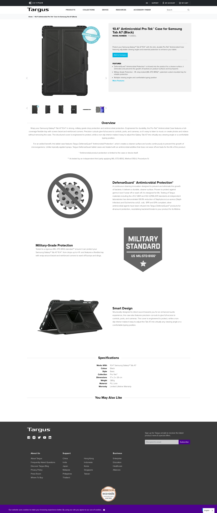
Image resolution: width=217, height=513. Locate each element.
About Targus (36, 458)
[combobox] (208, 510)
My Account (170, 3)
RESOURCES (121, 10)
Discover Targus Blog (40, 466)
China (65, 458)
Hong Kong (89, 458)
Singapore (88, 470)
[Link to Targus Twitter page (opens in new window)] (39, 438)
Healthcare (117, 466)
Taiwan (87, 474)
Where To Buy (37, 477)
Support (155, 3)
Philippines (67, 474)
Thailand (66, 477)
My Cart (185, 3)
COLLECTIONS (89, 10)
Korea (86, 466)
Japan (65, 466)
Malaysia (66, 470)
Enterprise (117, 458)
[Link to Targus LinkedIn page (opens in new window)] (50, 438)
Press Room (36, 474)
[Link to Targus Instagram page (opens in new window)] (34, 438)
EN (147, 3)
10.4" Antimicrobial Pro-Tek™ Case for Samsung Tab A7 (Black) (56, 17)
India (65, 462)
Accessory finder (142, 10)
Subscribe (184, 442)
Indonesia (88, 462)
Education (117, 462)
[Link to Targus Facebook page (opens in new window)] (29, 438)
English (206, 510)
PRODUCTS (70, 10)
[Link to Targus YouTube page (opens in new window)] (44, 438)
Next (105, 78)
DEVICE (105, 10)
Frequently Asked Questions (43, 462)
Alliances (116, 470)
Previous (27, 78)
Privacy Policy (36, 470)
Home (31, 17)
